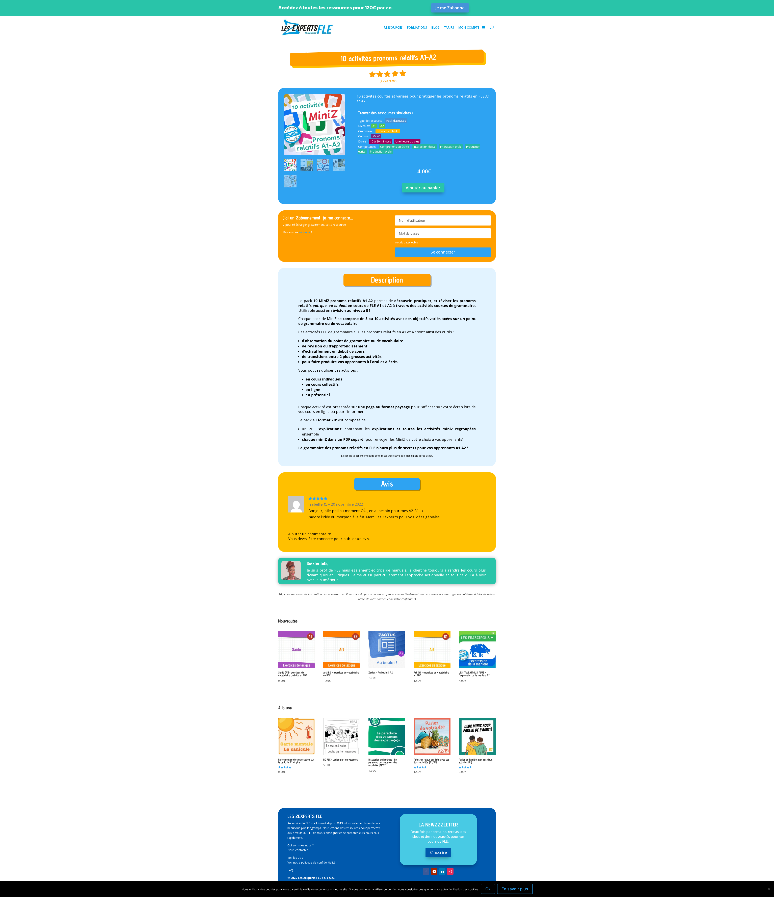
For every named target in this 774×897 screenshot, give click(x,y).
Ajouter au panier (423, 187)
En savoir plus (514, 889)
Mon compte (468, 27)
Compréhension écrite (394, 147)
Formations (417, 27)
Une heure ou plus (407, 141)
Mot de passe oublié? (407, 242)
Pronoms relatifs (387, 131)
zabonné (304, 232)
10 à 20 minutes (380, 141)
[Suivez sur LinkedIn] (442, 871)
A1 (374, 126)
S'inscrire (438, 852)
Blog (435, 27)
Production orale (381, 151)
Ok (488, 889)
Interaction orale (451, 147)
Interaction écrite (424, 147)
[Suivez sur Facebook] (426, 871)
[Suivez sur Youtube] (434, 871)
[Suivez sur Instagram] (450, 871)
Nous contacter (297, 850)
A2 (382, 126)
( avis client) (388, 81)
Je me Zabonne (450, 7)
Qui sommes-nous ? (300, 845)
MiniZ (376, 136)
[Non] (769, 889)
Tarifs (449, 27)
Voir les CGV (295, 858)
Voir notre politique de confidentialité (311, 862)
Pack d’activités (396, 121)
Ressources (393, 27)
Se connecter (443, 252)
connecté (325, 538)
